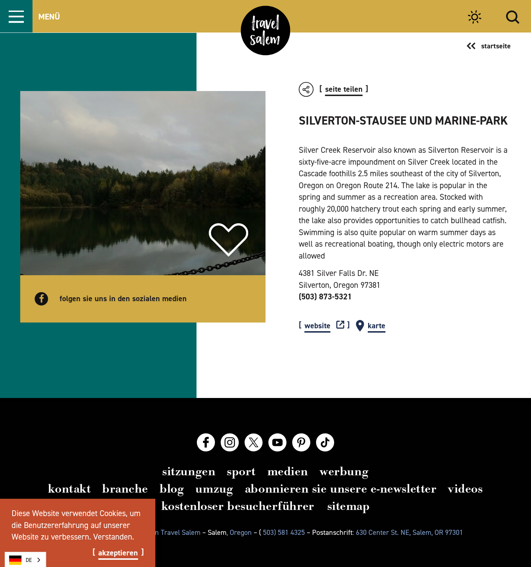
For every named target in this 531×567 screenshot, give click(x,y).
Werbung (344, 471)
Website (318, 325)
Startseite (496, 46)
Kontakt (69, 489)
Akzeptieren (118, 553)
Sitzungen (188, 471)
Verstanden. (113, 536)
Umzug (214, 489)
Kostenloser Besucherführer (237, 506)
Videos (465, 489)
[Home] (265, 30)
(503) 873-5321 (325, 296)
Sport (241, 471)
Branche (125, 489)
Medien (287, 471)
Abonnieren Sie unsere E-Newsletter (340, 489)
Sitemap (348, 506)
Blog (172, 489)
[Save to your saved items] (228, 240)
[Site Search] (512, 16)
